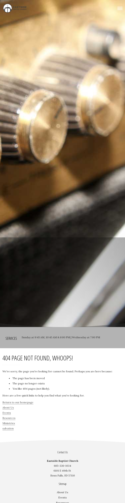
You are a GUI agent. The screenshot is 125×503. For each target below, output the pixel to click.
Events (6, 412)
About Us (8, 407)
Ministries (8, 423)
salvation (8, 428)
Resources (8, 418)
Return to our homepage (17, 402)
